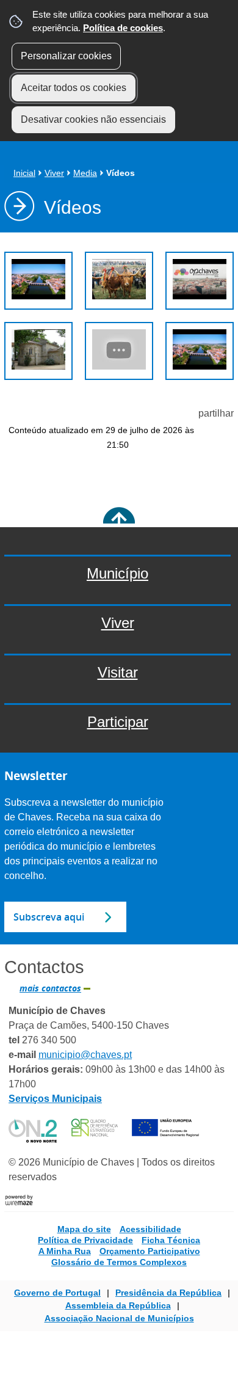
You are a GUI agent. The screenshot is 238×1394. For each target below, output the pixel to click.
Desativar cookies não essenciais (93, 119)
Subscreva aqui (48, 917)
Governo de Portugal (57, 1292)
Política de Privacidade (85, 1240)
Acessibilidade (150, 1229)
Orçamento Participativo (149, 1251)
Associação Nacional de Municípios (119, 1318)
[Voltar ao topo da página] (119, 523)
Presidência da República (168, 1292)
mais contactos (50, 988)
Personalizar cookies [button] (66, 56)
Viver (54, 173)
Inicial (24, 173)
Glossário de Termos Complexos (119, 1262)
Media (85, 173)
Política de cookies (123, 28)
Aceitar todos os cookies (73, 87)
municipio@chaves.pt (85, 1054)
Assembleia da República (118, 1305)
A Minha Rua (64, 1251)
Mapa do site (84, 1229)
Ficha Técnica (171, 1240)
